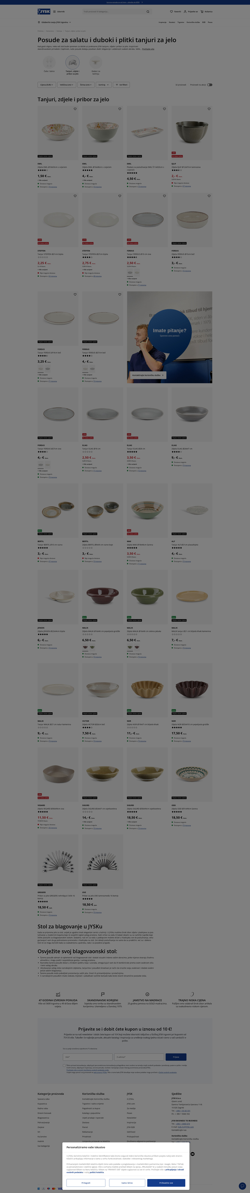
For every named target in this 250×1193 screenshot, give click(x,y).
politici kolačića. (97, 1172)
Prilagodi (86, 1183)
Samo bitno (127, 1183)
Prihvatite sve (166, 1183)
